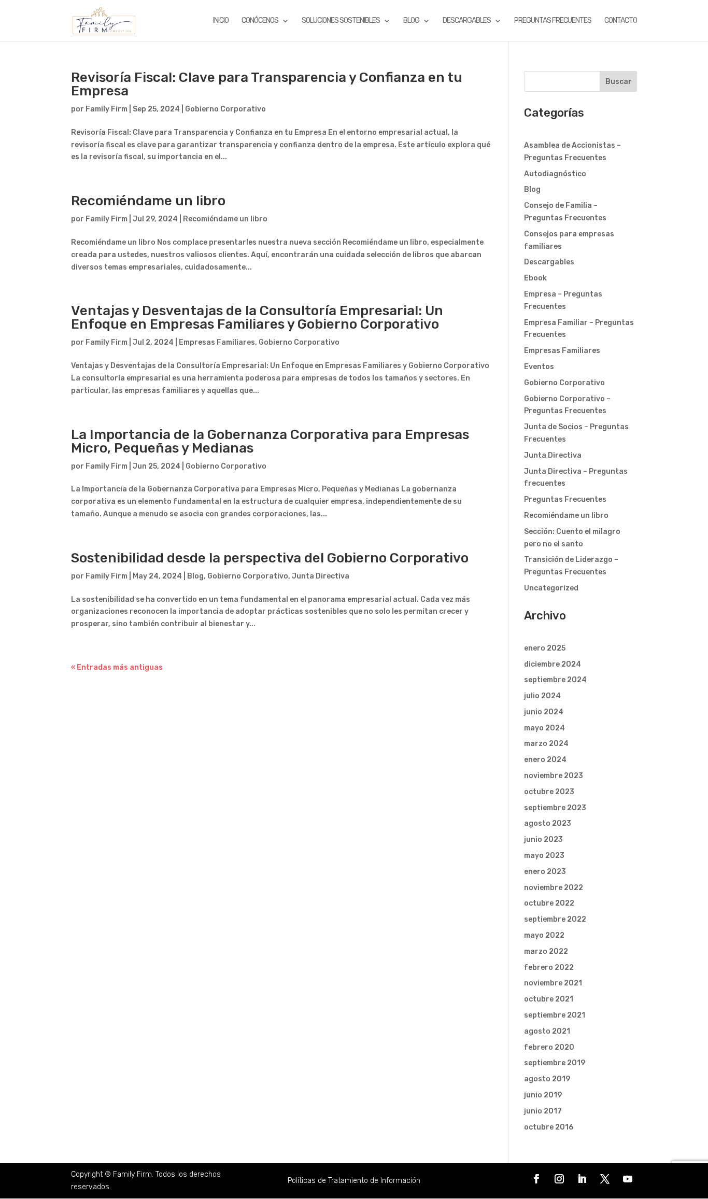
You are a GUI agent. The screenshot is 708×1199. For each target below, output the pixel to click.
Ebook (535, 278)
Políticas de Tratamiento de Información (354, 1180)
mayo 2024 (544, 728)
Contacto (620, 21)
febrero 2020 (549, 1047)
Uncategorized (551, 588)
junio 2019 (543, 1095)
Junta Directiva (320, 576)
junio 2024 (543, 712)
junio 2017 (543, 1111)
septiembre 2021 (554, 1015)
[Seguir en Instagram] (559, 1178)
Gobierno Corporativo (225, 109)
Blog (411, 21)
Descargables (467, 21)
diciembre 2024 (552, 664)
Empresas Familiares (217, 342)
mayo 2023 (544, 855)
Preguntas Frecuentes (552, 21)
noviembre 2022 (553, 887)
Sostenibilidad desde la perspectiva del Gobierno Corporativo (270, 558)
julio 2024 (542, 696)
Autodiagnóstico (555, 174)
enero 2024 (545, 759)
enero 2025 (544, 648)
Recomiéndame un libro (148, 201)
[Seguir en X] (605, 1178)
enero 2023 (545, 871)
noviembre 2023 (553, 775)
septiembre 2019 (554, 1063)
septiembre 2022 (555, 919)
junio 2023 (543, 839)
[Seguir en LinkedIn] (582, 1178)
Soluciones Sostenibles (341, 21)
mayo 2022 (544, 935)
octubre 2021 (548, 999)
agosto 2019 (547, 1079)
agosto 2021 (547, 1031)
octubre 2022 (549, 903)
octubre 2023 (549, 791)
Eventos (539, 366)
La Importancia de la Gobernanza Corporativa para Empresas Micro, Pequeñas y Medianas (270, 441)
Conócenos (260, 21)
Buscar (618, 81)
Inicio (221, 21)
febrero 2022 (549, 967)
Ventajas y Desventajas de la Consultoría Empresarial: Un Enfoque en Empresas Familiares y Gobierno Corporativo (257, 317)
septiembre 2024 (555, 679)
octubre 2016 (548, 1127)
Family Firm (107, 109)
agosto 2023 (547, 823)
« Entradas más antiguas (117, 667)
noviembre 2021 (553, 983)
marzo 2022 (546, 951)
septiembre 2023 (555, 807)
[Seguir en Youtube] (627, 1178)
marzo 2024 (546, 743)
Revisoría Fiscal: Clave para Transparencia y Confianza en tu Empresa (266, 84)
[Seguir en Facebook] (536, 1178)
